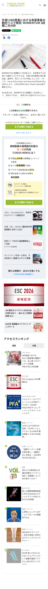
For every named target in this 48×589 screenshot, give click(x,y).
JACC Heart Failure (27, 14)
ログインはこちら (24, 133)
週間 (14, 346)
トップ (4, 14)
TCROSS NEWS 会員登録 (24, 274)
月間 (34, 346)
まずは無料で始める (24, 127)
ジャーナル (13, 14)
